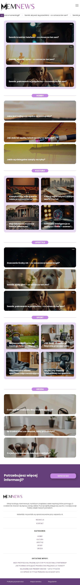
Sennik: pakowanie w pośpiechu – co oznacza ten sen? (38, 81)
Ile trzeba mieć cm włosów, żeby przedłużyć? (31, 431)
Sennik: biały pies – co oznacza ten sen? (28, 284)
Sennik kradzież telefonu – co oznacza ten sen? (34, 37)
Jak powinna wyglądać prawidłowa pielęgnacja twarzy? (40, 566)
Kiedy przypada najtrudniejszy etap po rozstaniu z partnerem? (40, 563)
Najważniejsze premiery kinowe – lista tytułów (40, 569)
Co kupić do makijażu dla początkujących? (30, 409)
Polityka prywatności (15, 581)
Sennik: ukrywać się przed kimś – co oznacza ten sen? (25, 15)
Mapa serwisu (35, 581)
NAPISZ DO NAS (63, 476)
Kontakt (40, 523)
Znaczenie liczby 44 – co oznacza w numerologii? (33, 263)
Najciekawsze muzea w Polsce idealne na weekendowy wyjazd (21, 225)
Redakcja (40, 520)
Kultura (40, 170)
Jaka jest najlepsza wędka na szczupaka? (29, 116)
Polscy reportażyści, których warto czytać (59, 197)
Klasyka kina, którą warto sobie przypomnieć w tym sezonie (23, 197)
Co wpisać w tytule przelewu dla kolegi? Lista (40, 572)
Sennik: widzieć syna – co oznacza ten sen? (32, 59)
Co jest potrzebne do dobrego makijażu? (28, 453)
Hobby (40, 95)
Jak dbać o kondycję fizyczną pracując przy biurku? (56, 344)
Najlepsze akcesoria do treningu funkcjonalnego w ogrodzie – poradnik (23, 344)
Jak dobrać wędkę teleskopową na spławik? (30, 137)
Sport (40, 317)
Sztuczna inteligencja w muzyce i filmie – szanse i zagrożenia (57, 225)
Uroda (40, 389)
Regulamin (52, 581)
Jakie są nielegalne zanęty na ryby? (26, 159)
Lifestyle (40, 242)
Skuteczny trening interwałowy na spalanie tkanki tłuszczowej (57, 372)
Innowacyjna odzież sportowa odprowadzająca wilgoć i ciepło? (24, 372)
